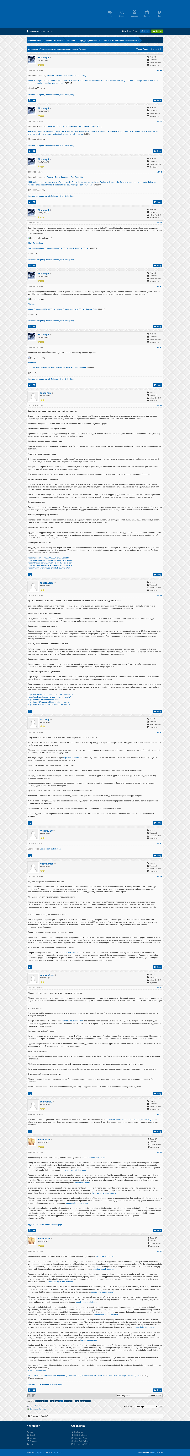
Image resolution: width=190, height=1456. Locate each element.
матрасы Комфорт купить (73, 1021)
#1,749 (159, 732)
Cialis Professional (35, 243)
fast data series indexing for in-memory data (122, 1375)
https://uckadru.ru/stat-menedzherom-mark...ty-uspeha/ (50, 565)
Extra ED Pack (72, 368)
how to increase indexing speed (73, 1170)
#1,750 (159, 843)
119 (70, 1401)
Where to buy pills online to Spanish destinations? (48, 81)
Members (33, 1438)
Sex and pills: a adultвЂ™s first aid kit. (85, 81)
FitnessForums (34, 40)
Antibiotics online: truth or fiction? (50, 83)
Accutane (32, 363)
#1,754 (159, 1152)
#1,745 (159, 286)
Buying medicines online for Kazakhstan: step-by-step (122, 182)
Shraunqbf (43, 57)
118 (66, 1401)
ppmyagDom (47, 975)
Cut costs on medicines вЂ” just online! (117, 81)
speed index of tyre (82, 1183)
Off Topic (71, 40)
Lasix (72, 248)
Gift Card (31, 368)
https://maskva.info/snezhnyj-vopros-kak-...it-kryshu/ (49, 697)
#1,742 (159, 121)
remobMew (46, 1102)
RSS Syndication (81, 1435)
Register (158, 31)
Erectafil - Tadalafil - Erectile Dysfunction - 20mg (66, 75)
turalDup (45, 719)
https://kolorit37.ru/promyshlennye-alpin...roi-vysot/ (48, 702)
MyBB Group (59, 1452)
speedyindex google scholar (102, 1292)
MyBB (39, 1452)
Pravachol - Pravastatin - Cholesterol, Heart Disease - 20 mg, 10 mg (74, 126)
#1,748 (159, 595)
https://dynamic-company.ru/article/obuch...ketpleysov (50, 563)
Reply (158, 100)
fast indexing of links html (38, 1375)
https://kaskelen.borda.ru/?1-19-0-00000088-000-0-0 (49, 705)
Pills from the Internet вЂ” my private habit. (115, 131)
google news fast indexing (94, 1375)
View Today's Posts (82, 1441)
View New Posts (80, 1438)
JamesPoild (44, 1139)
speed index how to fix (37, 1370)
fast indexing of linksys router (104, 1193)
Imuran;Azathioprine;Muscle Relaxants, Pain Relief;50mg (51, 95)
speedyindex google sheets (77, 1203)
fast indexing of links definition (61, 1282)
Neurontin (82, 368)
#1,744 (159, 223)
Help (31, 1444)
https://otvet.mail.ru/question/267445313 (44, 700)
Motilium (31, 304)
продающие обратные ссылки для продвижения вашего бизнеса (109, 40)
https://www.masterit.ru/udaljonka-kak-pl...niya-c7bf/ (49, 568)
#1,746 (159, 347)
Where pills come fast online (82, 185)
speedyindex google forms (86, 1302)
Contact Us (78, 1432)
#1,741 (159, 70)
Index (31, 1432)
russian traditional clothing (50, 849)
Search (32, 1435)
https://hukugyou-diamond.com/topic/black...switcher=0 (50, 694)
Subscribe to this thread (38, 1409)
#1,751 (159, 876)
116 (56, 1401)
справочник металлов (69, 953)
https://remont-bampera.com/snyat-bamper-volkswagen (131, 1119)
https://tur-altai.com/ (71, 758)
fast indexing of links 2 (105, 1256)
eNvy (154, 1452)
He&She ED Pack (62, 248)
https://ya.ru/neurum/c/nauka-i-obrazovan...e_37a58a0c (50, 560)
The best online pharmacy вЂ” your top (67, 134)
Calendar (33, 1441)
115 (52, 1401)
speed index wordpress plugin (94, 1158)
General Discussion (54, 40)
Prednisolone (33, 248)
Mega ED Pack (50, 309)
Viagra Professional (47, 248)
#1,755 (159, 1251)
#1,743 (159, 172)
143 (77, 1401)
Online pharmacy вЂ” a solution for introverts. (79, 131)
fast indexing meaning (58, 1375)
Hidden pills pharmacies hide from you (43, 182)
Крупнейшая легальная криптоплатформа (45, 1225)
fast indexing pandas (88, 1340)
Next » (82, 1401)
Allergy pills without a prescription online (44, 131)
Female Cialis (91, 309)
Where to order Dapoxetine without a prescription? (79, 182)
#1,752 (159, 988)
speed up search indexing (103, 1269)
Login (146, 31)
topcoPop (45, 393)
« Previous (40, 1401)
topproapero (47, 583)
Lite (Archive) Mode (82, 1444)
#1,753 (159, 1114)
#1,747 (159, 405)
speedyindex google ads (144, 1327)
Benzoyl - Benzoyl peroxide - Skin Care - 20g (65, 177)
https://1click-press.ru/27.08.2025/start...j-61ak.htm (48, 558)
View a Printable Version (38, 1406)
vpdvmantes (46, 864)
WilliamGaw (46, 831)
